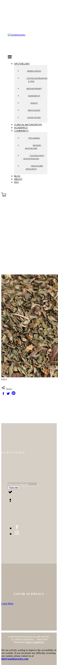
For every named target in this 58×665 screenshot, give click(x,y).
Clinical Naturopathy (28, 124)
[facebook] (17, 528)
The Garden (34, 138)
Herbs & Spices (34, 71)
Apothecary (22, 63)
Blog (17, 176)
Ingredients (34, 96)
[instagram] (17, 534)
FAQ (16, 182)
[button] (10, 57)
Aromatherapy (34, 88)
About (18, 179)
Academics (21, 127)
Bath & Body (34, 110)
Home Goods (34, 117)
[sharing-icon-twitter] (8, 394)
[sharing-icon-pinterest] (13, 394)
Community (21, 130)
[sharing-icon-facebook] (3, 394)
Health (34, 103)
